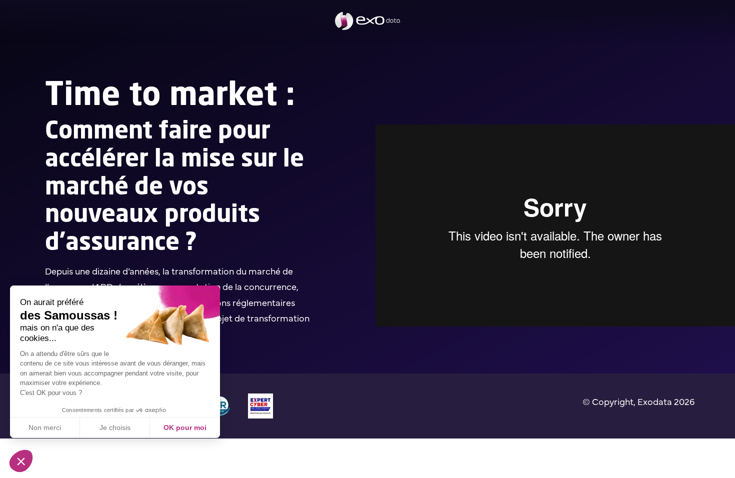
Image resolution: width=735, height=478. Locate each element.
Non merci (44, 428)
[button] (21, 461)
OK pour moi (185, 428)
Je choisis (115, 428)
